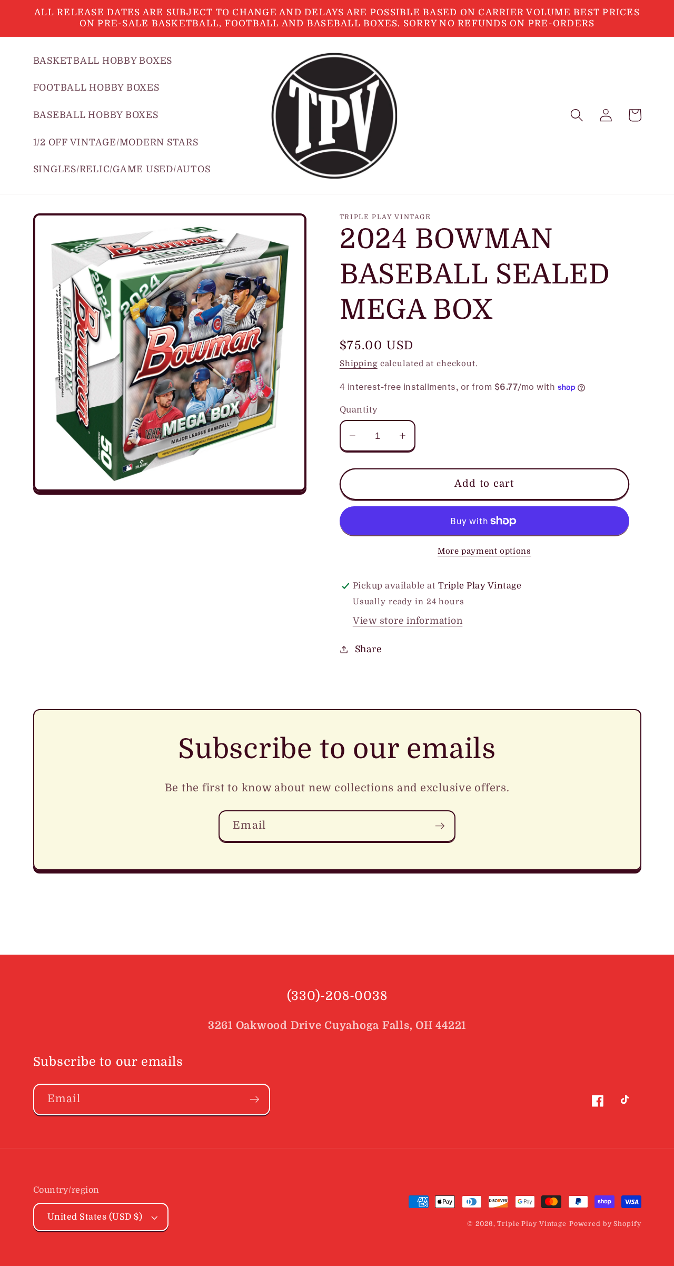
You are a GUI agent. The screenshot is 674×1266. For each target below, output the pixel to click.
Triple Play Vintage (532, 1224)
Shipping (359, 363)
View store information (408, 620)
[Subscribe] (439, 826)
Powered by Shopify (605, 1224)
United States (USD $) (95, 1217)
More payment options (484, 551)
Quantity (359, 410)
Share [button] (368, 649)
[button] (576, 115)
